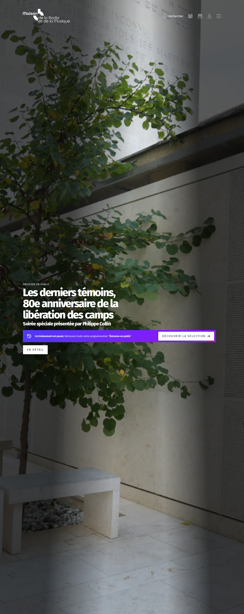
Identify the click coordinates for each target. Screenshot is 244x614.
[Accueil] (46, 16)
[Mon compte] (209, 16)
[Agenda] (190, 16)
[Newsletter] (200, 16)
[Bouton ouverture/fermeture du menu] (218, 16)
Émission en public (36, 284)
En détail (35, 349)
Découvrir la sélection (184, 336)
